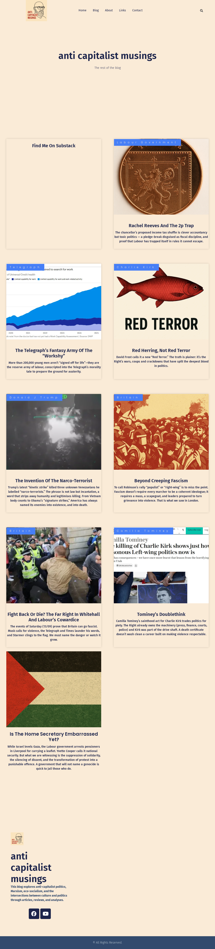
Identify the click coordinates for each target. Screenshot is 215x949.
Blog (96, 10)
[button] (201, 10)
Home (83, 10)
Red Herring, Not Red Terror (161, 350)
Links (122, 10)
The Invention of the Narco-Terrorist (53, 481)
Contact (137, 10)
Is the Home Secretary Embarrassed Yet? (54, 737)
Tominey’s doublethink (161, 614)
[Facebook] (34, 914)
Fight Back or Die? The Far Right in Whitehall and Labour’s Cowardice (54, 617)
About (109, 10)
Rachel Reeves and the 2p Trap (161, 225)
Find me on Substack (53, 146)
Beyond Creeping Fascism (161, 481)
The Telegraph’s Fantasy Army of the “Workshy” (53, 353)
